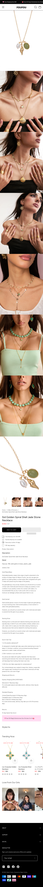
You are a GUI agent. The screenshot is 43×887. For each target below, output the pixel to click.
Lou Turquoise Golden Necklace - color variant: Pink (11, 774)
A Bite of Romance (12, 510)
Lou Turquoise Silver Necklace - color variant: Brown (23, 774)
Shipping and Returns (8, 675)
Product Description (8, 549)
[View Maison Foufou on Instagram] (3, 866)
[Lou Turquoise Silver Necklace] (26, 752)
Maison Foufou (10, 872)
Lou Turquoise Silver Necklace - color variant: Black (26, 774)
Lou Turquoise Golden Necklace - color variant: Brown (5, 774)
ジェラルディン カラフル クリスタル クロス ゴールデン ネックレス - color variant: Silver (38, 774)
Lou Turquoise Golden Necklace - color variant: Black (7, 774)
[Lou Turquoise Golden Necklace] (10, 752)
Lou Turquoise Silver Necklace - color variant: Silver (19, 774)
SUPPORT (5, 835)
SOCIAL (4, 841)
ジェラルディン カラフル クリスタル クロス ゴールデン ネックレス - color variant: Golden (35, 774)
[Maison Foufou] (21, 7)
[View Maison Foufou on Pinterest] (18, 866)
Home (3, 510)
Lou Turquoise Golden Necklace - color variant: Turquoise (3, 774)
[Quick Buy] (15, 761)
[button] (31, 529)
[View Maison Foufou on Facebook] (13, 866)
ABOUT (4, 828)
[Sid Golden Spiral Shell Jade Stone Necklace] (5, 502)
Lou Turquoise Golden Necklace (9, 768)
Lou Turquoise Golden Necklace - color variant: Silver (9, 774)
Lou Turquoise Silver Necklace (25, 768)
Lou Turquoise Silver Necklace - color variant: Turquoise (21, 774)
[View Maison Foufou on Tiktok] (8, 866)
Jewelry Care (5, 567)
